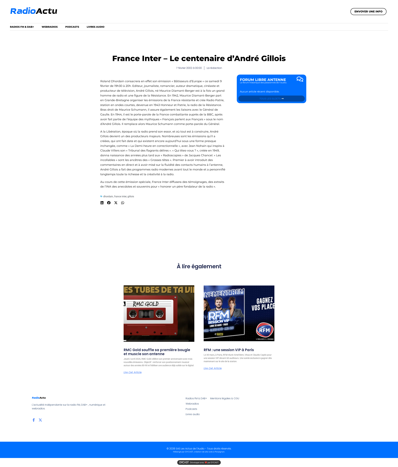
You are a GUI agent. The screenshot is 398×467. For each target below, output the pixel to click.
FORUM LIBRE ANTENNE (263, 80)
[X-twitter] (40, 420)
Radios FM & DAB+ (22, 26)
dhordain (108, 196)
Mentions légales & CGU (224, 398)
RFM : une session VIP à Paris (229, 350)
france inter (120, 196)
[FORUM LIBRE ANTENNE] (300, 79)
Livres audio (95, 26)
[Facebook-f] (33, 420)
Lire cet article (133, 372)
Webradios (50, 26)
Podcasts (72, 26)
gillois (130, 196)
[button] (102, 203)
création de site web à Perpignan (209, 452)
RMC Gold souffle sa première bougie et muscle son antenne (157, 352)
